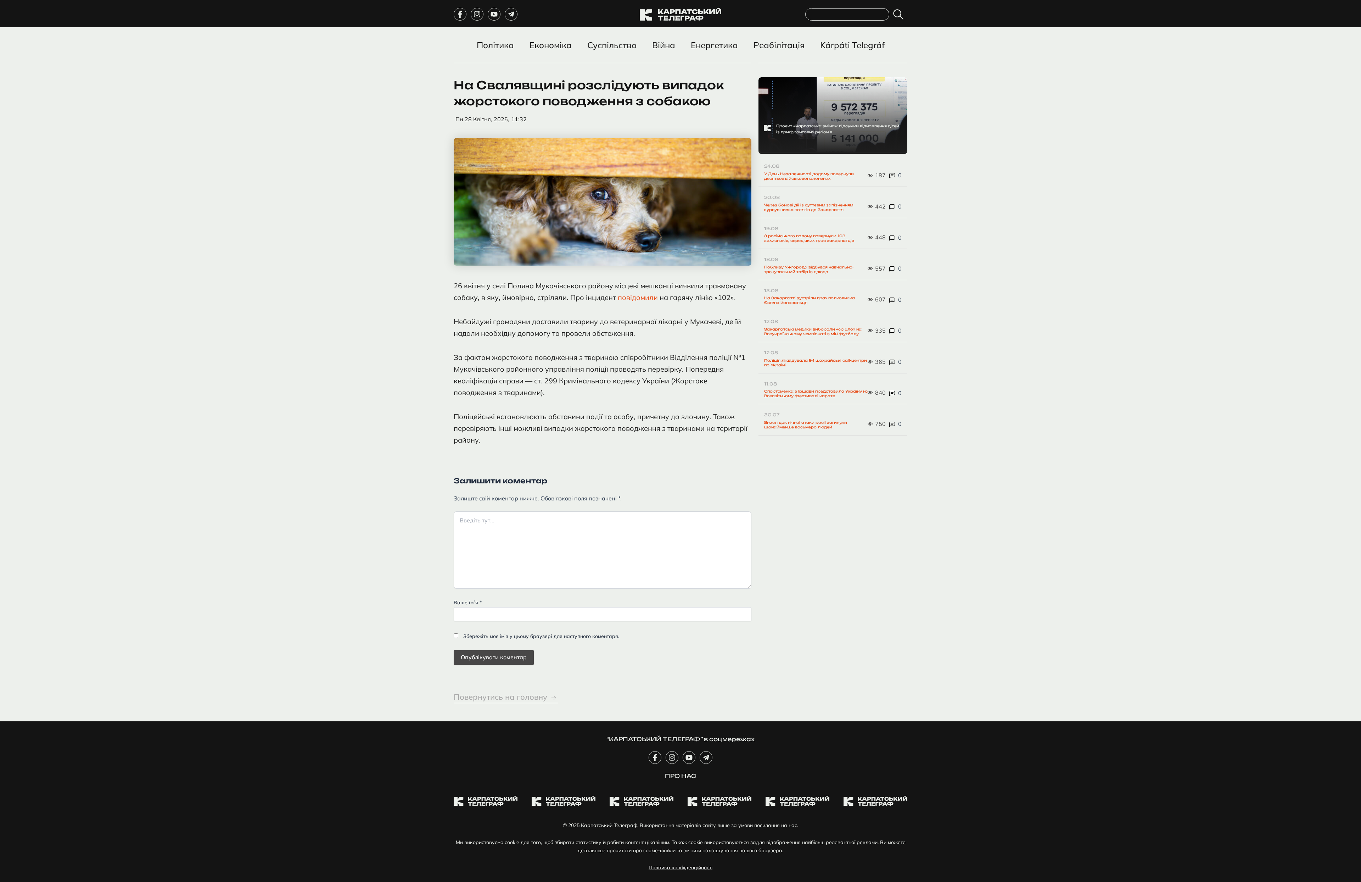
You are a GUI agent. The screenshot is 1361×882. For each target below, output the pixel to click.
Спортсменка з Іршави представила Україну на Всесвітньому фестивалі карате (816, 393)
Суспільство (612, 45)
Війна (663, 45)
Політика (495, 45)
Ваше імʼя (468, 602)
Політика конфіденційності (680, 867)
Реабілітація (779, 45)
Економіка (551, 45)
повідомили (639, 297)
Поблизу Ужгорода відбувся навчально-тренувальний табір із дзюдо (809, 269)
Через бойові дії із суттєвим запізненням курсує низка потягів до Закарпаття (808, 207)
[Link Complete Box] (832, 115)
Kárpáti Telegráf (852, 45)
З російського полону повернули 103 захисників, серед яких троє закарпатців (809, 238)
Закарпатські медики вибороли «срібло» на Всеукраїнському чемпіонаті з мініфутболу (813, 331)
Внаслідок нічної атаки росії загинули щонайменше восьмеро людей (805, 424)
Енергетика (714, 45)
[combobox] (847, 14)
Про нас (680, 776)
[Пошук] (899, 14)
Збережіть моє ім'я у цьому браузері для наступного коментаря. (541, 636)
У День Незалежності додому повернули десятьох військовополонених (809, 176)
